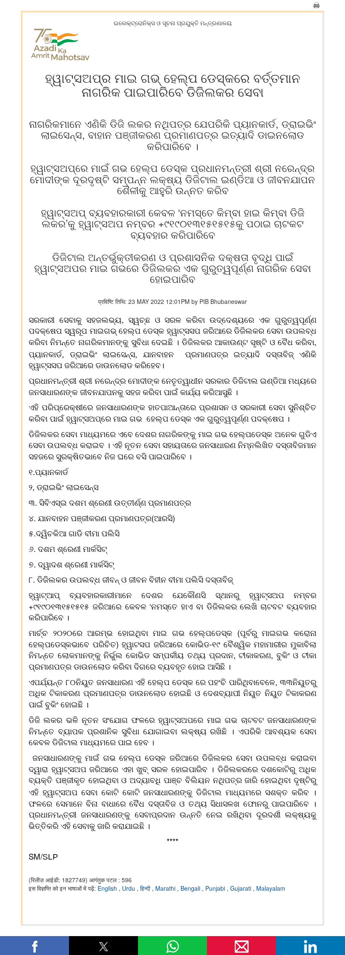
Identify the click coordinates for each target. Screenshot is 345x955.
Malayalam (270, 888)
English (108, 888)
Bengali (191, 888)
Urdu (129, 888)
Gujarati (241, 888)
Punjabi (216, 888)
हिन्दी (146, 888)
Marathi (166, 888)
